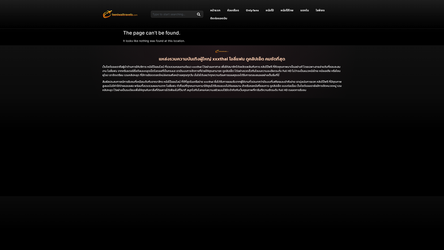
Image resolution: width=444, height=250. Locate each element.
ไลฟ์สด (320, 10)
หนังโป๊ (270, 10)
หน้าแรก (215, 10)
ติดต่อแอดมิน (218, 18)
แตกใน (304, 10)
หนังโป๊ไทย (287, 10)
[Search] (199, 14)
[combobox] (173, 14)
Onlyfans (252, 10)
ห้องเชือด (233, 10)
